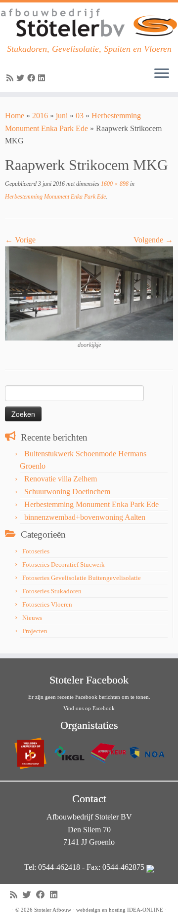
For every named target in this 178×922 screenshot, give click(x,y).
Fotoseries (35, 551)
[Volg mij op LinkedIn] (43, 78)
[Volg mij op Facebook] (32, 78)
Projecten (34, 631)
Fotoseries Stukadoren (52, 591)
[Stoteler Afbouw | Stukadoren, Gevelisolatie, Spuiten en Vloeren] (89, 23)
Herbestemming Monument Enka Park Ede (55, 196)
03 (80, 115)
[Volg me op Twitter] (21, 78)
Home (14, 115)
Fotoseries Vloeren (47, 604)
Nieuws (32, 617)
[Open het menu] (161, 74)
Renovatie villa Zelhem (60, 479)
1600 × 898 (114, 183)
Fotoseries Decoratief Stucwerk (63, 564)
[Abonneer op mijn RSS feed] (11, 78)
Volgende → (153, 240)
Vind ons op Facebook (89, 708)
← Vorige (20, 240)
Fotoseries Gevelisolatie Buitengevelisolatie (81, 577)
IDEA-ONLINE (145, 910)
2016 (40, 115)
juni (62, 115)
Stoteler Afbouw (52, 910)
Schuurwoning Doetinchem (67, 491)
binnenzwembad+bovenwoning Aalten (84, 517)
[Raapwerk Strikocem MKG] (89, 292)
